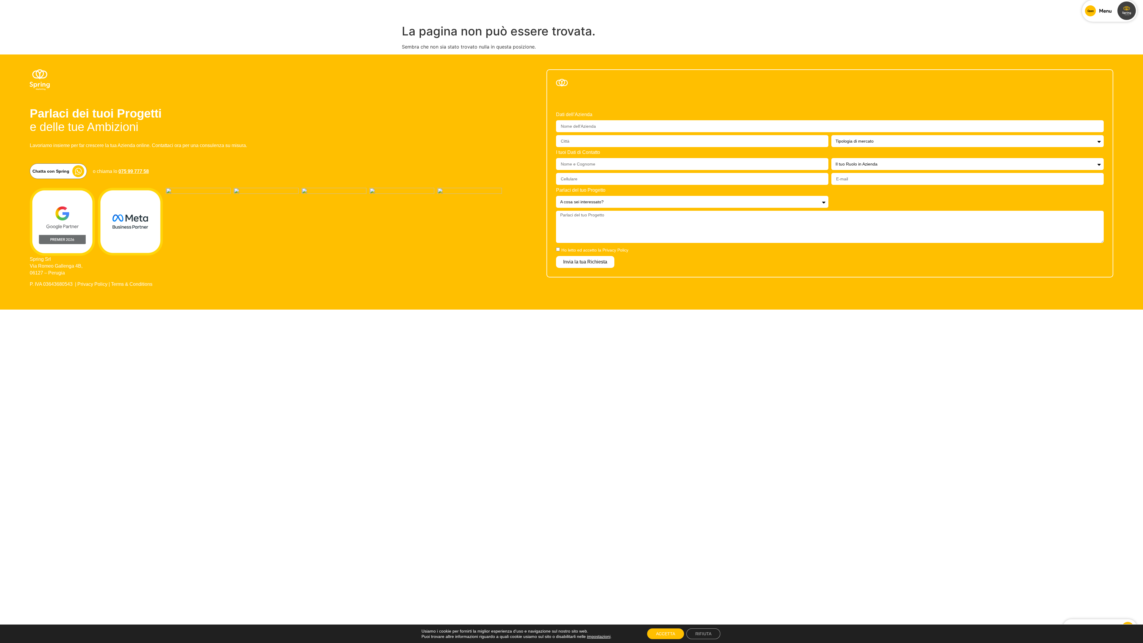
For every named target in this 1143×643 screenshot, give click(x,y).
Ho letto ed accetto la (594, 250)
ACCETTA (665, 633)
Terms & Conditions (131, 284)
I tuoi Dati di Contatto (578, 152)
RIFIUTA (703, 633)
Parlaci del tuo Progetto (580, 190)
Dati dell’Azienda (574, 114)
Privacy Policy (92, 284)
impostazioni (598, 636)
